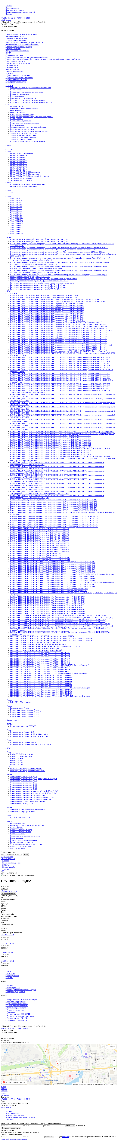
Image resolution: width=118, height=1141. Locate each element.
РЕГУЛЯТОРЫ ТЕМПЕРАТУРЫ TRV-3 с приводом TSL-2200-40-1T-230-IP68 (41, 692)
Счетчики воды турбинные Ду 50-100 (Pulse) (27, 801)
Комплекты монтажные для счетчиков (25, 836)
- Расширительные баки (15, 1010)
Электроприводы (12, 69)
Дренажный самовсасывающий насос (25, 108)
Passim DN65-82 (16, 762)
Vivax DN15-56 (16, 211)
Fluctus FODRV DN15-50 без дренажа (25, 172)
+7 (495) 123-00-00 (8, 1099)
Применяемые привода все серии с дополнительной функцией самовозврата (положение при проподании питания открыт (58, 275)
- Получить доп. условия (15, 992)
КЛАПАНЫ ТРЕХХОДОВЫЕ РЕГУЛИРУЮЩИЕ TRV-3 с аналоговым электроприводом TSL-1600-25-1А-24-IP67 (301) (58, 615)
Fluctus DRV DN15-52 (18, 160)
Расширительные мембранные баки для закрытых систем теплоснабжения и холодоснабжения (43, 59)
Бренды (9, 972)
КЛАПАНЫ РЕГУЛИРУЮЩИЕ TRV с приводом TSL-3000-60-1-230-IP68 (39, 549)
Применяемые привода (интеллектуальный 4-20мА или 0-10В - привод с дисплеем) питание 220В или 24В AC (54, 250)
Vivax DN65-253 (16, 225)
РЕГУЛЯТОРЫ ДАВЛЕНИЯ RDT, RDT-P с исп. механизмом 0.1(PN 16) (38, 644)
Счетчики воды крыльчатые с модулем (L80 (27, 795)
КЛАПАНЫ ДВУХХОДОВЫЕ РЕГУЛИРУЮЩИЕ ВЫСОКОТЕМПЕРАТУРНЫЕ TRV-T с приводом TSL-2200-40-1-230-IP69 (60, 378)
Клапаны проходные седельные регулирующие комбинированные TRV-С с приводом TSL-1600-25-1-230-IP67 (53, 500)
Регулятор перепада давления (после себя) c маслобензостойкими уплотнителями (42, 283)
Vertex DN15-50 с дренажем (21, 180)
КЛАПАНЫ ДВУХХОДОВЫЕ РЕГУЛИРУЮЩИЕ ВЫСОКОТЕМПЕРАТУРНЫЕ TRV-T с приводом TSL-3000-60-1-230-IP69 (60, 388)
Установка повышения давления (23, 135)
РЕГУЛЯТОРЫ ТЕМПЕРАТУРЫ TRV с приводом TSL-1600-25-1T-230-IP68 (40, 655)
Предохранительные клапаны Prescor (24, 710)
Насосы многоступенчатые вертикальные (26, 92)
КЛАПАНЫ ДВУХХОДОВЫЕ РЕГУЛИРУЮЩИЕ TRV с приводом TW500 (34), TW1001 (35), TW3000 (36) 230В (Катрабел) (59, 326)
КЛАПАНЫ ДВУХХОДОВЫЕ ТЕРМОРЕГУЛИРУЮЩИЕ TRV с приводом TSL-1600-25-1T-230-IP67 (50, 436)
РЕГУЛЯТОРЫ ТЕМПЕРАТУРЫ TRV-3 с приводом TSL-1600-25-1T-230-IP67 (41, 675)
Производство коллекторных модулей (20, 12)
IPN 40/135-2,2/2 (7, 935)
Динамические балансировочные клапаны (22, 45)
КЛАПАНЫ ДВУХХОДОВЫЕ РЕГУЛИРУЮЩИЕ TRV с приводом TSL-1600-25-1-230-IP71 (47, 312)
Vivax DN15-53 (16, 205)
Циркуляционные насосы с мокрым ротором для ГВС (31, 102)
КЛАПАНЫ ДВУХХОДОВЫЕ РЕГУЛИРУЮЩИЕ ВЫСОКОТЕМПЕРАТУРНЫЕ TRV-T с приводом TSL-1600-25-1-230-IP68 (60, 359)
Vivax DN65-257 (16, 233)
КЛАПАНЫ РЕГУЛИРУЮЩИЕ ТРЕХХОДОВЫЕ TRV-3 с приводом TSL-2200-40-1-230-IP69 (47, 613)
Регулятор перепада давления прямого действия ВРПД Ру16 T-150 (36, 289)
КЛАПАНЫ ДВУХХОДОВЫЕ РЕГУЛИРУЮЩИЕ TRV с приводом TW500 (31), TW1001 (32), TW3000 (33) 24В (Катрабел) (59, 324)
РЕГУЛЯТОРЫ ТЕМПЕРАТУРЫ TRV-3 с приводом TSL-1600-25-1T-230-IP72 (41, 686)
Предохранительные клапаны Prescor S (25, 714)
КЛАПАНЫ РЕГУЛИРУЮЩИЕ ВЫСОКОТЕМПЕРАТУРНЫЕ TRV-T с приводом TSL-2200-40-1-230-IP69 (52, 580)
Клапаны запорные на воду (21, 830)
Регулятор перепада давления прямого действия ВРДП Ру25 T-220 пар (38, 287)
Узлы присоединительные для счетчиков (26, 844)
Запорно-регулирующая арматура (19, 47)
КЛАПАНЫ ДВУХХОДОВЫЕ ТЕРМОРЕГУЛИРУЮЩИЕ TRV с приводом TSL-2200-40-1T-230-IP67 (50, 450)
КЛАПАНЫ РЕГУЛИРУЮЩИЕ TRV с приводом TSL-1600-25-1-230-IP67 (39, 529)
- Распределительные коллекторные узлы (22, 1000)
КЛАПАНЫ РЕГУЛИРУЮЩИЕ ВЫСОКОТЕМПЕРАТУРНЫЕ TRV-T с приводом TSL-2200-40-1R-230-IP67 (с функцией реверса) (62, 582)
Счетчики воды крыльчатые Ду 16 (23, 781)
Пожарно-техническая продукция (23, 840)
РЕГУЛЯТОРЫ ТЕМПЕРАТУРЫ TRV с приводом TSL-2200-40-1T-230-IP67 (40, 667)
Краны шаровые (16, 838)
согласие (65, 1137)
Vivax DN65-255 (16, 229)
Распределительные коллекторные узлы (21, 34)
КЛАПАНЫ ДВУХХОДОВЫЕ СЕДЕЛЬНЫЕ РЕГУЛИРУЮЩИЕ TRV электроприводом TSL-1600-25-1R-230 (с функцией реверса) (62, 434)
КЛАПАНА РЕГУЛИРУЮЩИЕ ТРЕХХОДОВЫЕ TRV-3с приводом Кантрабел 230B (44, 295)
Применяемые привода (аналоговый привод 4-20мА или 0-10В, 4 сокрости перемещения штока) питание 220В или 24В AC (59, 248)
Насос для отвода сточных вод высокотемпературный (31, 117)
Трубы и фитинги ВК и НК (16, 80)
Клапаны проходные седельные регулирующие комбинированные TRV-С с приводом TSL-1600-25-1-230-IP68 (53, 502)
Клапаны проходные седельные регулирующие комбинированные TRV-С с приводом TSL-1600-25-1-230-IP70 (53, 506)
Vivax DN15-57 (16, 213)
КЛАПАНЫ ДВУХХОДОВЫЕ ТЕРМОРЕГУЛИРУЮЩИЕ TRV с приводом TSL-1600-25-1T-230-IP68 (50, 438)
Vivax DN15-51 (16, 200)
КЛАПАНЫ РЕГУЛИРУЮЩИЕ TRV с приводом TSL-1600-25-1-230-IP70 (39, 535)
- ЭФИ (8, 145)
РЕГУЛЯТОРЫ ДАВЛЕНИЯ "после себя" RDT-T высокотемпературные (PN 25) (42, 636)
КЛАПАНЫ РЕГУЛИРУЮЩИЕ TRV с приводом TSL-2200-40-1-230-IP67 (39, 541)
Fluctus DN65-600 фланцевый (21, 153)
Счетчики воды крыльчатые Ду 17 (23, 783)
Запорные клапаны (13, 49)
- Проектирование (13, 988)
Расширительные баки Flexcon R (23, 742)
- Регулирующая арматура (16, 1008)
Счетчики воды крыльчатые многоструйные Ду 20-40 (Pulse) (34, 791)
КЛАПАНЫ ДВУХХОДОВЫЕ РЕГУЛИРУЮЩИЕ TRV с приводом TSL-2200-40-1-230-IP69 (47, 320)
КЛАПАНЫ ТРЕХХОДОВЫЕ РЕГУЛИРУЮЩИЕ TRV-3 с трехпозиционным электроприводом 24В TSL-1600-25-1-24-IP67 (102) (61, 618)
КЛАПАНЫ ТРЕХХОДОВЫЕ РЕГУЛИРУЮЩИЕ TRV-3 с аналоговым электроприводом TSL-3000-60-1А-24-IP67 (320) (58, 622)
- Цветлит (9, 821)
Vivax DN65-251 (16, 221)
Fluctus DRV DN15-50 (18, 155)
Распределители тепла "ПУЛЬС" (23, 726)
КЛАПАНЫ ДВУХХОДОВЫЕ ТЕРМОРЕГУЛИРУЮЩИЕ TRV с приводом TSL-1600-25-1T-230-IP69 (50, 440)
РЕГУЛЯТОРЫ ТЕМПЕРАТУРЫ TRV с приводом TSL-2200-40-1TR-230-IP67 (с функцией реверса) (49, 673)
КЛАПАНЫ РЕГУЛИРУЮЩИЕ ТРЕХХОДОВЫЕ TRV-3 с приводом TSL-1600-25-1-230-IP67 (47, 597)
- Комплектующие (13, 720)
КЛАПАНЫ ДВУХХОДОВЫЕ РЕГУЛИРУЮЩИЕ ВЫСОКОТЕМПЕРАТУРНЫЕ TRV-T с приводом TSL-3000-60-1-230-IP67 (60, 384)
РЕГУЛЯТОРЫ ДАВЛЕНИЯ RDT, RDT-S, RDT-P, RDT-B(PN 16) (36, 651)
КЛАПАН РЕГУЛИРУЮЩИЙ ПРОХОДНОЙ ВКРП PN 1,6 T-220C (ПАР (39, 239)
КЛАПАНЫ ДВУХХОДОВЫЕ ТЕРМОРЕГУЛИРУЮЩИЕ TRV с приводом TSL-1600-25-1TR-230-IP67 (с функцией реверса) (60, 448)
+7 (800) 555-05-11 (23, 1099)
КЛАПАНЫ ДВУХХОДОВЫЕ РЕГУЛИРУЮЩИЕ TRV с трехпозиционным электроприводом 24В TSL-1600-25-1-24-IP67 (58, 328)
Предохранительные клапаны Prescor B (25, 712)
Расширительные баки (14, 71)
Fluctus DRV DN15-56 (18, 168)
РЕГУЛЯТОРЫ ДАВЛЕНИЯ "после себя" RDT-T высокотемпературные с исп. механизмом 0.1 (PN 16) (51, 638)
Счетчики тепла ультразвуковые (22, 812)
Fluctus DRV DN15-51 (18, 158)
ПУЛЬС (9, 53)
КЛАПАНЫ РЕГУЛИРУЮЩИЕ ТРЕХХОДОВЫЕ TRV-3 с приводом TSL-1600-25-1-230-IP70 (47, 603)
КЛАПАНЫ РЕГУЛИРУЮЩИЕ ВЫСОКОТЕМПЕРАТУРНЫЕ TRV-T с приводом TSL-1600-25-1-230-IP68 (52, 564)
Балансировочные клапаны (16, 40)
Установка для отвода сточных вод (23, 133)
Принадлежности (17, 96)
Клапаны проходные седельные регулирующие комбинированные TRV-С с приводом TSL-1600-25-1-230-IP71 (53, 508)
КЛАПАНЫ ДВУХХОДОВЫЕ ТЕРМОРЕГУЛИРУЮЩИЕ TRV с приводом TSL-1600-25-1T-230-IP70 (50, 442)
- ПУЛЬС (9, 724)
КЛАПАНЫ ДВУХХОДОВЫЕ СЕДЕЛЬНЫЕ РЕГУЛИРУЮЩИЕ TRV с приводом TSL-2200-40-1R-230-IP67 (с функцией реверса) (62, 432)
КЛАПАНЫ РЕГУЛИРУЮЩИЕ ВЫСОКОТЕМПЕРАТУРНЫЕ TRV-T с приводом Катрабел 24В (48, 591)
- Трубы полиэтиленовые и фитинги (20, 1016)
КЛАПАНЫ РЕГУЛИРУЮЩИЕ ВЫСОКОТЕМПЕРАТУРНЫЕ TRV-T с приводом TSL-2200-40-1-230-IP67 (52, 576)
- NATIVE (9, 86)
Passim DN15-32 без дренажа (21, 754)
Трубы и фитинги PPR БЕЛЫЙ (18, 76)
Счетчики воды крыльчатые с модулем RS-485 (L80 (30, 799)
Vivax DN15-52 (16, 202)
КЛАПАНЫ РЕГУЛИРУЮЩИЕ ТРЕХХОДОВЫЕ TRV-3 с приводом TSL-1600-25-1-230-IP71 (47, 605)
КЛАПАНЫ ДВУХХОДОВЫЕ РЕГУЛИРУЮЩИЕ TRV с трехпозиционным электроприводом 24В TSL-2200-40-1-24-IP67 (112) (61, 345)
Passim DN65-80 (16, 758)
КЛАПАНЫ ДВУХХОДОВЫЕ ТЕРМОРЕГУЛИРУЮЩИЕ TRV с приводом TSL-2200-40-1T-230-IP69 (50, 454)
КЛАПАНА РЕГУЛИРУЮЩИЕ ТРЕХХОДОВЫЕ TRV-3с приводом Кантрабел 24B (43, 297)
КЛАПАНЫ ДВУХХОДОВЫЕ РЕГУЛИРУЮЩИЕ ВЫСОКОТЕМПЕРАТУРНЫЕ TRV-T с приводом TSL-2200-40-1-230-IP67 (60, 374)
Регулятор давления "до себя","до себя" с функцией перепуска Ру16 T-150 (39, 281)
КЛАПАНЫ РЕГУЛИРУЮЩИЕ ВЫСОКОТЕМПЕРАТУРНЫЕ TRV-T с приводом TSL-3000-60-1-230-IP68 (52, 587)
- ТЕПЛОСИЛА (12, 293)
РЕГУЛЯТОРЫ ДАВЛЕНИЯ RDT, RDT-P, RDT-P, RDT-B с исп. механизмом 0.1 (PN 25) (45, 646)
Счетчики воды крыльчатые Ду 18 (23, 785)
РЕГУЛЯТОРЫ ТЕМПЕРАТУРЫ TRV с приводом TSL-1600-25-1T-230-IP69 (40, 657)
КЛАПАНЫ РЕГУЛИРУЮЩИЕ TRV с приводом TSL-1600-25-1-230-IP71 (39, 537)
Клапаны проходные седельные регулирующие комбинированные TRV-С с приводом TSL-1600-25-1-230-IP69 (53, 504)
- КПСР (9, 291)
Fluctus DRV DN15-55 (18, 166)
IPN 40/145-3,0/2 (7, 952)
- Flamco (9, 151)
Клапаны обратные (17, 834)
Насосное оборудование (15, 36)
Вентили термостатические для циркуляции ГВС (25, 43)
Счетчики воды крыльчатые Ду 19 (23, 787)
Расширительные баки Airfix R (22, 732)
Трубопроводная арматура (16, 82)
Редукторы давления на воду (21, 842)
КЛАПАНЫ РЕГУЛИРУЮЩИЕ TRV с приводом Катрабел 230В (36, 553)
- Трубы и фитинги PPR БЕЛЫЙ (18, 1014)
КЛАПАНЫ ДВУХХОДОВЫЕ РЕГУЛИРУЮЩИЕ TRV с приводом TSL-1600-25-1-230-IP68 (47, 306)
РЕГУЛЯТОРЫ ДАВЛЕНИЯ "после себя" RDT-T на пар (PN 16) (35, 642)
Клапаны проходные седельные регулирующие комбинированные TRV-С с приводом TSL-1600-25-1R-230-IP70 (54, 522)
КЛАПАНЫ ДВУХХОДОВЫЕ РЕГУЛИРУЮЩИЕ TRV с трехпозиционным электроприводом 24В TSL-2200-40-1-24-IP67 (58, 343)
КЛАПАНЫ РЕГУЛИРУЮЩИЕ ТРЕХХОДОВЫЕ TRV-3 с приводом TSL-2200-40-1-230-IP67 (47, 609)
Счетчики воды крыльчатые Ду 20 (23, 789)
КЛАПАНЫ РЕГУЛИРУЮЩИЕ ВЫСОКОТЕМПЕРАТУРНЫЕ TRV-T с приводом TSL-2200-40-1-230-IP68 (52, 578)
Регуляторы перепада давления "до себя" (26, 769)
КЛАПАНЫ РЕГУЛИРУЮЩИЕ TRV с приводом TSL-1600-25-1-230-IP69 (39, 533)
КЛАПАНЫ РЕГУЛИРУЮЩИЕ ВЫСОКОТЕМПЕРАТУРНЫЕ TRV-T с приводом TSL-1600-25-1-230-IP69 (52, 566)
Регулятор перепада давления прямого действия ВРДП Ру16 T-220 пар (38, 285)
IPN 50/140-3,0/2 (7, 961)
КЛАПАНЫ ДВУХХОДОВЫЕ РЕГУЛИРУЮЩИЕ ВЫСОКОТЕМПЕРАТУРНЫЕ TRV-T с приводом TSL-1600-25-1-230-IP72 (60, 368)
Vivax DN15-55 (16, 209)
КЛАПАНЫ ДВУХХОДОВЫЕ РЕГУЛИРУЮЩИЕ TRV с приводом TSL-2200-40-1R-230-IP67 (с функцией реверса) (56, 322)
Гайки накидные (16, 828)
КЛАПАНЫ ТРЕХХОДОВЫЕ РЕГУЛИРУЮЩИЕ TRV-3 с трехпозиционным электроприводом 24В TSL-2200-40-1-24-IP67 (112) (61, 626)
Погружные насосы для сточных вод (24, 123)
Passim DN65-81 (16, 760)
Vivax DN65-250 (16, 219)
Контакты (9, 14)
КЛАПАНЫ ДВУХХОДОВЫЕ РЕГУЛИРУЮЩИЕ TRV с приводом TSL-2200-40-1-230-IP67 (47, 316)
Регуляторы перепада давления (18, 63)
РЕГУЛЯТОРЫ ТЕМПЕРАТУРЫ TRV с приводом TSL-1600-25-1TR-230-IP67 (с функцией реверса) (49, 665)
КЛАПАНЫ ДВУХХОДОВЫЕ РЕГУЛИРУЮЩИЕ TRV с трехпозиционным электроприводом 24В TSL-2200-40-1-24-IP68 (58, 347)
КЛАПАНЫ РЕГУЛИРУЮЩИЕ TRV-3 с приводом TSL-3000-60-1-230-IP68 (40, 560)
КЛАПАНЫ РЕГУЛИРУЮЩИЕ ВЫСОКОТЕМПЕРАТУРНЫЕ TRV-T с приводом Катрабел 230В (49, 589)
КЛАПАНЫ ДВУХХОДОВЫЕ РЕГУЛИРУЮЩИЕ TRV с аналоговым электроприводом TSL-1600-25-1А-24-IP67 (55, 299)
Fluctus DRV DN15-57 (18, 170)
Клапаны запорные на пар (20, 832)
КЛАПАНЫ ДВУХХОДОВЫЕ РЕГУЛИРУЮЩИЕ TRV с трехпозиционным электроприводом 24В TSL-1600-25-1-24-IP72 (58, 341)
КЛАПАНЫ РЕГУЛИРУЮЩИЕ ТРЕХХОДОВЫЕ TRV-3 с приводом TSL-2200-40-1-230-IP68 (47, 611)
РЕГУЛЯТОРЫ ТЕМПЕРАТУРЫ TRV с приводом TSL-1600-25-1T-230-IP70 (40, 659)
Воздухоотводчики (17, 823)
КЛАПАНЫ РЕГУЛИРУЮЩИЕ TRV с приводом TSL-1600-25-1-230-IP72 (39, 539)
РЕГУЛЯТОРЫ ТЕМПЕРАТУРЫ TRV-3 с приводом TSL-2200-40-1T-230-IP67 (41, 690)
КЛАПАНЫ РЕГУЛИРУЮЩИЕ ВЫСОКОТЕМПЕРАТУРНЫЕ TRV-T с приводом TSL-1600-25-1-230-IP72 (52, 572)
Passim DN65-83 (16, 764)
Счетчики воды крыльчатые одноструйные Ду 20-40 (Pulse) (33, 793)
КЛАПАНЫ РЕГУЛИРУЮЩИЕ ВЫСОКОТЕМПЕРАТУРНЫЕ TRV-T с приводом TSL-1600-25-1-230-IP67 (52, 562)
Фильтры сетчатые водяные (21, 846)
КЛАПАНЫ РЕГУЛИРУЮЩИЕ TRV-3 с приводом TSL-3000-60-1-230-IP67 (40, 558)
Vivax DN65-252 (16, 223)
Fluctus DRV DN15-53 (18, 162)
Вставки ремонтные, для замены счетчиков (27, 826)
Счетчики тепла (12, 67)
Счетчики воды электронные (21, 803)
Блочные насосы (16, 106)
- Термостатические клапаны (17, 1004)
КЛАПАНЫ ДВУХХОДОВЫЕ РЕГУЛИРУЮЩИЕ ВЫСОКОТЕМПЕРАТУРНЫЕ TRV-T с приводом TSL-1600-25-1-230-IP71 (60, 365)
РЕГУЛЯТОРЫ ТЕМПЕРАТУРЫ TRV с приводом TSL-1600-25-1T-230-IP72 (40, 663)
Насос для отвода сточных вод (22, 115)
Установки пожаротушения (21, 139)
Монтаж (9, 6)
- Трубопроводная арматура (16, 1020)
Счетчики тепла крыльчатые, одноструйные (27, 809)
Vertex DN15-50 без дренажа (21, 178)
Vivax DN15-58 (16, 215)
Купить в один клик (8, 893)
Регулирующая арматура (15, 61)
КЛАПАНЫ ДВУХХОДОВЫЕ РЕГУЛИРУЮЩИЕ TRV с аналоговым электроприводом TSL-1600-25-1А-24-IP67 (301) (57, 301)
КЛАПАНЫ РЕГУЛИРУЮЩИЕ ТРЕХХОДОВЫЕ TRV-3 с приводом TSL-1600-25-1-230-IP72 (47, 607)
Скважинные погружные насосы (23, 98)
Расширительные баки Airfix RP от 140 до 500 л (29, 734)
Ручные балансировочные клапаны (24, 186)
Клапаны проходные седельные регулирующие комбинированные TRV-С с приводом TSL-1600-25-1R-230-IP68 (54, 518)
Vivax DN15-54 (16, 207)
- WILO (8, 104)
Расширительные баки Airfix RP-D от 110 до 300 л (30, 736)
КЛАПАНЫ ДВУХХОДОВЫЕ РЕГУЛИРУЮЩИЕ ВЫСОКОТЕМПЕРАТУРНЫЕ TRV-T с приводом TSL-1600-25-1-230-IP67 (60, 357)
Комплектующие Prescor (19, 708)
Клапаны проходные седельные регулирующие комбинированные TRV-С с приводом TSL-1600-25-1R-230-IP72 (54, 527)
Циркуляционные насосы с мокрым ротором (27, 100)
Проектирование (12, 8)
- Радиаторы (10, 1012)
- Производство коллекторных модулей (21, 990)
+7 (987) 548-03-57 (23, 18)
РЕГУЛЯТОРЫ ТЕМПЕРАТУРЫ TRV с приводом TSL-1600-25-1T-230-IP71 (40, 661)
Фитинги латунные (17, 848)
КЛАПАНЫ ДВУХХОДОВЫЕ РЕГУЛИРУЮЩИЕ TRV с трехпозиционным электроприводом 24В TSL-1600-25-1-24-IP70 (58, 337)
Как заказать (10, 974)
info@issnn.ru (6, 20)
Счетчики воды (12, 65)
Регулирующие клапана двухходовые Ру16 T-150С (30, 277)
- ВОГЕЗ (9, 237)
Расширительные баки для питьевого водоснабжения (26, 57)
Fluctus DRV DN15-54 (18, 164)
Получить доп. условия (15, 10)
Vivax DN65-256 (16, 231)
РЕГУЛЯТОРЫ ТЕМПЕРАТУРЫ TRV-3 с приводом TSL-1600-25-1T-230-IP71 (41, 684)
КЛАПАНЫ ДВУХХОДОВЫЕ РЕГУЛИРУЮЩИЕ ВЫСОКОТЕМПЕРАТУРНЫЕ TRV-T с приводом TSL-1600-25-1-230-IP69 (60, 361)
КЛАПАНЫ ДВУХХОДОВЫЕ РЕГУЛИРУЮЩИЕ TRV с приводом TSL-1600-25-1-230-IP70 (47, 310)
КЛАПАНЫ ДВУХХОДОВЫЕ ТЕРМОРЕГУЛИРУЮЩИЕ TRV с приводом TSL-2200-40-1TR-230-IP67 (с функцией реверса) (60, 456)
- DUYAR (9, 149)
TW (11, 192)
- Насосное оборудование (15, 1002)
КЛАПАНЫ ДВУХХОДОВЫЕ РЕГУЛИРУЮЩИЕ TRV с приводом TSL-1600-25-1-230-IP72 (47, 314)
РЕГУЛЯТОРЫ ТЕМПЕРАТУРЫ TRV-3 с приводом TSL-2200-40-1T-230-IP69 (41, 694)
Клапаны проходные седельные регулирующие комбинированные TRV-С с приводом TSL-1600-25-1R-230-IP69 (54, 520)
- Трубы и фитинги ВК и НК (17, 1018)
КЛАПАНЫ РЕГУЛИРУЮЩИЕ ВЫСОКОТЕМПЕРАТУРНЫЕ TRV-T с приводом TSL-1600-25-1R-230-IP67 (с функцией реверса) (62, 574)
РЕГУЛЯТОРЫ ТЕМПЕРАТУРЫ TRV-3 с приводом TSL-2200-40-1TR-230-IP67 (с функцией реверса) (50, 696)
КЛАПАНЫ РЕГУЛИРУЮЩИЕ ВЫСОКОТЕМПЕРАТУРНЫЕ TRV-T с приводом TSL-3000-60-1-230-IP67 (52, 584)
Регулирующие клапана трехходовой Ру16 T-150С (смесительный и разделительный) (43, 279)
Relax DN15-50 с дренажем (20, 702)
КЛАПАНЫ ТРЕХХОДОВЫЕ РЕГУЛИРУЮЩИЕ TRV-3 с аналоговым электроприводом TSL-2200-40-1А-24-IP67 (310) (58, 620)
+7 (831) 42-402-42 (8, 18)
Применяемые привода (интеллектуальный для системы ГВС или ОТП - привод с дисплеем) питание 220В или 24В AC (57, 252)
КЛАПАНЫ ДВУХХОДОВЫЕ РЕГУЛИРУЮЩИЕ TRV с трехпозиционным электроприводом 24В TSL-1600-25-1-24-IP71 (58, 339)
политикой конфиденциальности (14, 1139)
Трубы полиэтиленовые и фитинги (19, 78)
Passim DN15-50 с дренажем (21, 756)
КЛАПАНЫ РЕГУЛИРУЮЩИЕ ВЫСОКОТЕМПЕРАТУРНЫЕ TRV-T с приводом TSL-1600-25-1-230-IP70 (52, 568)
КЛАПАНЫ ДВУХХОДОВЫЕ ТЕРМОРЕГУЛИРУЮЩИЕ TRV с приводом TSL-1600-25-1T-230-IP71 (50, 444)
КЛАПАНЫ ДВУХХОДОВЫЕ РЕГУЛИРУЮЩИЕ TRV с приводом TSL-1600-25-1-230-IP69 (47, 308)
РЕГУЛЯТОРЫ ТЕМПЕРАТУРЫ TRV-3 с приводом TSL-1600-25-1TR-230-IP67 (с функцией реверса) (50, 688)
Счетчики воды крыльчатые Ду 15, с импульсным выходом (33, 779)
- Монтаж (9, 986)
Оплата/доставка (12, 976)
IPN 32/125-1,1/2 (7, 944)
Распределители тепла (14, 55)
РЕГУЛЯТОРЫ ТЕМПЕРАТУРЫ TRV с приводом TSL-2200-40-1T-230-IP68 (40, 669)
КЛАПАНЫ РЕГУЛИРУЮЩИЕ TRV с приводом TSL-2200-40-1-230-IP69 (39, 545)
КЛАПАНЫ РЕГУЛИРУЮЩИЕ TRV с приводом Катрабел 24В (35, 556)
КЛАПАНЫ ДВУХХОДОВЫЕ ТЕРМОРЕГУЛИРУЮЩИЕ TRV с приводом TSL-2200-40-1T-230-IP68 (50, 452)
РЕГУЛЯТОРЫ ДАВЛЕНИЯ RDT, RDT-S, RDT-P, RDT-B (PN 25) (36, 649)
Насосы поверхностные (19, 94)
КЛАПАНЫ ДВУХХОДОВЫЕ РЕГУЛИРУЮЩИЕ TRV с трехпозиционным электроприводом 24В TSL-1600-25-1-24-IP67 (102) (61, 330)
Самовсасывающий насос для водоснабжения (28, 127)
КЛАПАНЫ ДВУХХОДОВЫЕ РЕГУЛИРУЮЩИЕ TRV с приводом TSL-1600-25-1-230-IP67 (47, 304)
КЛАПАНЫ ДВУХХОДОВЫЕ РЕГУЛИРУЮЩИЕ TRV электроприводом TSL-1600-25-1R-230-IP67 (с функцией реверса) (58, 351)
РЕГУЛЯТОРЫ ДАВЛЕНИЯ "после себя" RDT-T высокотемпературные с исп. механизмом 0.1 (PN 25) (51, 640)
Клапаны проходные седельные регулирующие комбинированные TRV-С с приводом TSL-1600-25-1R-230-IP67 (54, 516)
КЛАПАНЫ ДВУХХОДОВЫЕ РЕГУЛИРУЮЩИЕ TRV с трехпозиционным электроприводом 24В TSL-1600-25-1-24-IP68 (58, 332)
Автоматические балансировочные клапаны (27, 184)
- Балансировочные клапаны (17, 1006)
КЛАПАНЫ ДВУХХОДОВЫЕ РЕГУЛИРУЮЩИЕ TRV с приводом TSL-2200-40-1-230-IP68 (47, 318)
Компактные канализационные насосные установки (30, 88)
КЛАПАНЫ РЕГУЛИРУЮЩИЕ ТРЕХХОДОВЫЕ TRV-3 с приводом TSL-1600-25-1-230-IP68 (47, 599)
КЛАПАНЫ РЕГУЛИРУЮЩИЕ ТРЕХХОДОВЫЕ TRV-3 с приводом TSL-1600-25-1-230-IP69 (47, 601)
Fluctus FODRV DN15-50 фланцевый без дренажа (29, 176)
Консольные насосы (18, 113)
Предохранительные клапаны (17, 51)
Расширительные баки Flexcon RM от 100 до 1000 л (30, 744)
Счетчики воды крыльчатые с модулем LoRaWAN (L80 (31, 797)
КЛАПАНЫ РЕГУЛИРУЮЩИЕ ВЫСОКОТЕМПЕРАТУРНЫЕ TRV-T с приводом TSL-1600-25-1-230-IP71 (52, 570)
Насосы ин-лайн (16, 90)
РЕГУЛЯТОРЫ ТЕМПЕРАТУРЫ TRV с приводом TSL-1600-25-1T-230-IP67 (40, 653)
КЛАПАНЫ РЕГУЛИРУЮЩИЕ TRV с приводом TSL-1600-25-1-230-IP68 (39, 531)
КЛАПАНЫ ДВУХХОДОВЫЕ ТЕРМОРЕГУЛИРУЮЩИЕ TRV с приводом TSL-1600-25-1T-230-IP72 (50, 446)
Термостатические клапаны (16, 38)
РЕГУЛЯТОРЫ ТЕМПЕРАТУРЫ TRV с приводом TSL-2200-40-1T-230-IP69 (40, 671)
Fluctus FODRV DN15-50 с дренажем (24, 174)
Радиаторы (10, 73)
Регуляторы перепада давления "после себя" (27, 771)
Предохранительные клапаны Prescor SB (26, 716)
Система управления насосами (22, 129)
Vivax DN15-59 (16, 217)
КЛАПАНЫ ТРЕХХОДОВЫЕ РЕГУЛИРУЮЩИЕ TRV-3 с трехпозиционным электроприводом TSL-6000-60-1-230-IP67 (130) (60, 624)
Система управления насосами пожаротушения (28, 131)
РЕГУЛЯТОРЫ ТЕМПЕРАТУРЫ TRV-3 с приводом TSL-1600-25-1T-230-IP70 (41, 682)
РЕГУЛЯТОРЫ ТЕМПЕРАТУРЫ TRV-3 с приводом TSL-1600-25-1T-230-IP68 (41, 677)
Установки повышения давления (23, 137)
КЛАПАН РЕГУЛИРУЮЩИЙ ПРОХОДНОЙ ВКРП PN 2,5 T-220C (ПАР (39, 242)
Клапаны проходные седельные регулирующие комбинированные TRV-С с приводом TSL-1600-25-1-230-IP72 (53, 510)
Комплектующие (16, 110)
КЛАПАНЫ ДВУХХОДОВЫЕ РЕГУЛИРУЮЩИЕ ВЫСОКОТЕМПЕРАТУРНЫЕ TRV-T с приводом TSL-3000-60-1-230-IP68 (60, 386)
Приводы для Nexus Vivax (20, 817)
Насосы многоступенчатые (20, 121)
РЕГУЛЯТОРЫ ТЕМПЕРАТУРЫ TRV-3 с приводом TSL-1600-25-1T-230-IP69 (41, 680)
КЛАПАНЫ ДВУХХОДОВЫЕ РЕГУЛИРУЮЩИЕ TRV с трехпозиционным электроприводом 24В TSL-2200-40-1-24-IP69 (58, 349)
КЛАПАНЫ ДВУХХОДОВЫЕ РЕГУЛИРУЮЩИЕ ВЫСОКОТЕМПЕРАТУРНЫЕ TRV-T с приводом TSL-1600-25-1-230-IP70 (60, 363)
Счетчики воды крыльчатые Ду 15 (23, 777)
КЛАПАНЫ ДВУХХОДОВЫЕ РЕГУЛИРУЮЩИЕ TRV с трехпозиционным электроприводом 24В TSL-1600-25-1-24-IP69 (58, 334)
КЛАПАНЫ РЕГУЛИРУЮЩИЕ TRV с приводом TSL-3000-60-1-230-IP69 (39, 551)
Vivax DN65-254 (16, 227)
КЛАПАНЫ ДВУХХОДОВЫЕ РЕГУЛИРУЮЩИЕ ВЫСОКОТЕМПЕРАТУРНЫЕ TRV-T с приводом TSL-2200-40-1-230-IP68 (60, 376)
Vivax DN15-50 (16, 198)
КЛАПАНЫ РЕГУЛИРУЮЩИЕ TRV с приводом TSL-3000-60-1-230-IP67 (39, 547)
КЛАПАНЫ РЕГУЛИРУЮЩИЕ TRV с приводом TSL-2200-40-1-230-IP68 (39, 543)
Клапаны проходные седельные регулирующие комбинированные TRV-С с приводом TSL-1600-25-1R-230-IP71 (54, 525)
